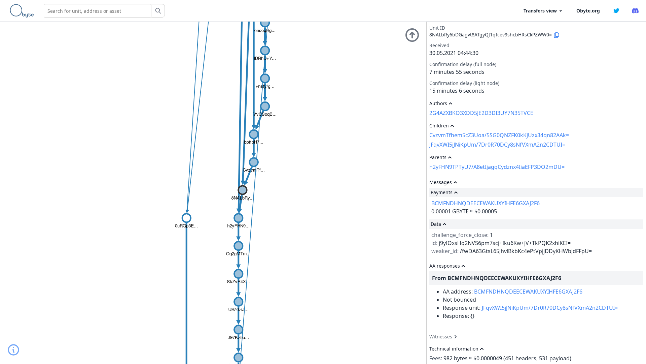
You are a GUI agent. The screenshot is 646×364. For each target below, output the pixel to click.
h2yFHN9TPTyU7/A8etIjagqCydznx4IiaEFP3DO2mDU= (497, 167)
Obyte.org (588, 10)
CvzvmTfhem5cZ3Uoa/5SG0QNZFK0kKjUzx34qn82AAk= (499, 135)
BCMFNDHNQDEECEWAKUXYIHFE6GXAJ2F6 (485, 203)
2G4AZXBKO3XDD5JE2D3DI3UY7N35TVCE (481, 113)
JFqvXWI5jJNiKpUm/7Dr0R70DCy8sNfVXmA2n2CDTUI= (497, 144)
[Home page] (23, 11)
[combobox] (97, 11)
